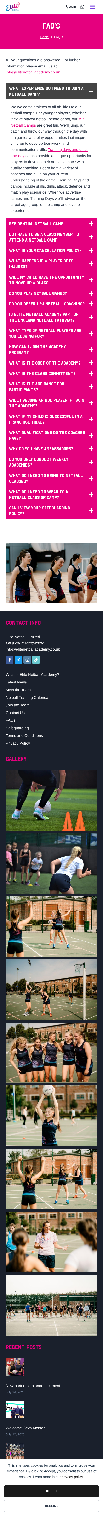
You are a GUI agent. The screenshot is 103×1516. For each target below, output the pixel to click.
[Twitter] (18, 660)
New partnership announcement (33, 1386)
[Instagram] (27, 660)
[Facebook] (9, 660)
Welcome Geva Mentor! (26, 1428)
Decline (51, 1506)
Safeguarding (17, 728)
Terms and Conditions (24, 736)
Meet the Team (18, 690)
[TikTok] (36, 660)
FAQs (10, 720)
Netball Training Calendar (28, 697)
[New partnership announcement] (15, 1367)
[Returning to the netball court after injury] (15, 1452)
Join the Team (17, 705)
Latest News (16, 682)
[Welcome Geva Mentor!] (15, 1409)
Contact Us (15, 713)
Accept (51, 1491)
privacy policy (72, 1477)
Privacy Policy (18, 743)
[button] (51, 800)
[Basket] (82, 7)
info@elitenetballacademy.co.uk (33, 72)
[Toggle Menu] (92, 7)
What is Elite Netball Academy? (32, 675)
